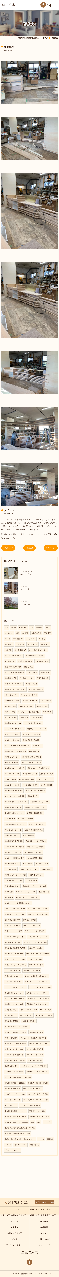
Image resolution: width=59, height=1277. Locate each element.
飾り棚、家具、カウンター (14, 993)
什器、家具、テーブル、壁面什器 (37, 954)
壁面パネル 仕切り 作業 (13, 667)
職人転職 (39, 627)
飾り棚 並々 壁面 (10, 678)
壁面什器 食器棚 (10, 779)
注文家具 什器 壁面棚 (25, 819)
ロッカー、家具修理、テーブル (40, 987)
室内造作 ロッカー (42, 864)
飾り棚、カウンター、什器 (14, 954)
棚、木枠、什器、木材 (12, 920)
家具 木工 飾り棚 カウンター (31, 762)
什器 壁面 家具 (10, 819)
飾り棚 (48, 627)
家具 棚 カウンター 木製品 (35, 656)
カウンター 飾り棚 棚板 (29, 695)
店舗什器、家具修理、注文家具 (15, 948)
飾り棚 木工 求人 (20, 650)
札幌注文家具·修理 (11, 1066)
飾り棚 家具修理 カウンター (15, 1111)
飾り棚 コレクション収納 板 (31, 757)
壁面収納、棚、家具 (35, 959)
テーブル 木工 (31, 639)
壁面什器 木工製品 (46, 774)
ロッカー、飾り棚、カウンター (15, 987)
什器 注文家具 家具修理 (32, 1088)
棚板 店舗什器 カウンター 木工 (15, 824)
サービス (41, 1139)
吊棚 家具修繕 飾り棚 (12, 886)
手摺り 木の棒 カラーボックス (15, 689)
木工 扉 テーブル (10, 717)
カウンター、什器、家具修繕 (30, 1105)
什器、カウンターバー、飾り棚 (15, 965)
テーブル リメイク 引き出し (14, 729)
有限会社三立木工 (20, 1145)
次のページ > (51, 548)
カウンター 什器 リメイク (38, 909)
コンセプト (47, 1122)
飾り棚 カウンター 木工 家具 (14, 768)
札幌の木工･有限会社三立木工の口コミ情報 (20, 1128)
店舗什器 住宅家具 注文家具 (37, 1072)
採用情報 (50, 1139)
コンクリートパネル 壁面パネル (29, 712)
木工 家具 (8, 650)
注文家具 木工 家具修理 (35, 813)
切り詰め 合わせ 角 (42, 661)
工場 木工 (47, 633)
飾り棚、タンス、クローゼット (37, 993)
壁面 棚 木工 (28, 667)
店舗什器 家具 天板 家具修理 (16, 1122)
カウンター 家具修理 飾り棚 (14, 672)
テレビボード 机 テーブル (15, 1094)
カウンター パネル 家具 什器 (14, 796)
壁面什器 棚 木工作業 (12, 701)
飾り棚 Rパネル (10, 706)
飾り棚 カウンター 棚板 (13, 723)
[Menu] (55, 5)
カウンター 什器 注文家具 (33, 852)
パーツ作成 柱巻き (11, 695)
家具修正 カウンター (12, 757)
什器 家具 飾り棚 (31, 880)
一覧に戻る (29, 548)
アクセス (8, 1145)
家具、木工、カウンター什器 (38, 914)
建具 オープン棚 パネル (14, 1049)
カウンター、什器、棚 (12, 970)
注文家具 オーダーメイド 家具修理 (34, 1066)
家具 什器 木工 (33, 796)
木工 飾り (42, 639)
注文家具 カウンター (27, 678)
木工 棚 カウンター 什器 (13, 830)
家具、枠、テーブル (36, 965)
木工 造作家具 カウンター (14, 656)
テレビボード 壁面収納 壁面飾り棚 (33, 1038)
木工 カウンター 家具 (12, 774)
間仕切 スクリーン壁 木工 (31, 734)
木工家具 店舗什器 (29, 1021)
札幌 (32, 1122)
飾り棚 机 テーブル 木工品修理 (15, 751)
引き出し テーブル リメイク (36, 729)
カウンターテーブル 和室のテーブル (17, 746)
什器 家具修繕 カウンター (14, 880)
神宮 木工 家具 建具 (11, 762)
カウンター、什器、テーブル (15, 998)
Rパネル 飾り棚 (45, 701)
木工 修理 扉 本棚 (12, 1100)
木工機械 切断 (10, 661)
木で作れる (9, 633)
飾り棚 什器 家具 (28, 835)
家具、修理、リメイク (12, 925)
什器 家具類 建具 (10, 869)
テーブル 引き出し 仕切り (33, 723)
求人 (6, 627)
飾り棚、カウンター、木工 (14, 1004)
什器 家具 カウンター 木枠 (40, 802)
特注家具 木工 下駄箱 (25, 661)
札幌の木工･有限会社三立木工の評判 (17, 1133)
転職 (17, 633)
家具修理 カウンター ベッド (15, 1117)
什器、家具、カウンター (13, 976)
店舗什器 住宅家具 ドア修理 (15, 1032)
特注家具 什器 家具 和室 (13, 807)
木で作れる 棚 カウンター (38, 650)
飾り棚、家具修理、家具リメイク (36, 976)
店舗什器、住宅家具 (12, 1021)
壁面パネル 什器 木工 (12, 835)
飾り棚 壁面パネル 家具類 (14, 791)
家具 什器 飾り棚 (35, 1060)
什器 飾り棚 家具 (46, 869)
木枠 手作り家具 (11, 1038)
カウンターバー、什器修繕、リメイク (18, 903)
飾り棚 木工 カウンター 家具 (35, 791)
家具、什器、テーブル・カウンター (37, 982)
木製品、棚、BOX (11, 1015)
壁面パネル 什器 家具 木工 (34, 830)
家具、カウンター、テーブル (15, 959)
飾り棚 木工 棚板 (46, 785)
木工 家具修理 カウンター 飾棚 (35, 1100)
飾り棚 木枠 (9, 897)
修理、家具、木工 (26, 1015)
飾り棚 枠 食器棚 (31, 684)
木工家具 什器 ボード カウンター (16, 802)
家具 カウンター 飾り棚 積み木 (38, 768)
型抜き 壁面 (24, 717)
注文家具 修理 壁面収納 (14, 1055)
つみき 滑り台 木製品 (26, 706)
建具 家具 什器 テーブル (15, 1060)
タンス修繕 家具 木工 (34, 858)
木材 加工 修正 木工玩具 (38, 1094)
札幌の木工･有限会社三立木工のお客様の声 (20, 1139)
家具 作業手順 (36, 633)
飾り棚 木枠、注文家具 (13, 942)
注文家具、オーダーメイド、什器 (35, 942)
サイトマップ (44, 1245)
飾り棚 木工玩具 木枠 (26, 779)
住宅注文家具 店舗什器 (34, 1049)
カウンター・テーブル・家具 (26, 892)
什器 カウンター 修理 (13, 931)
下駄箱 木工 (45, 644)
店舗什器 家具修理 (36, 1032)
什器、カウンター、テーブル (38, 937)
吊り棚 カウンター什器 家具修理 (17, 1027)
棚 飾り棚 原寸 (45, 672)
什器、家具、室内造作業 (13, 982)
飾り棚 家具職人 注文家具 (15, 1083)
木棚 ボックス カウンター (14, 684)
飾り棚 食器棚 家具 (12, 1088)
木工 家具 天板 (32, 644)
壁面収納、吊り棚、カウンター (37, 1004)
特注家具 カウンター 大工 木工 (35, 807)
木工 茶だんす (18, 639)
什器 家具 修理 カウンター (29, 869)
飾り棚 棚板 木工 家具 (30, 785)
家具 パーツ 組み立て (36, 689)
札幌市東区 (23, 627)
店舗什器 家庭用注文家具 (14, 1072)
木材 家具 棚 (47, 712)
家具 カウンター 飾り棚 (31, 740)
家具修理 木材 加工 (37, 1111)
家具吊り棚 (9, 892)
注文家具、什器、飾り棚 (31, 970)
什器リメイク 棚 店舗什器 (35, 931)
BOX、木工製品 (45, 1010)
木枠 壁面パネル (41, 706)
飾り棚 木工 (9, 644)
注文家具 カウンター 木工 (15, 937)
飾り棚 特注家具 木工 (12, 864)
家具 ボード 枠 (10, 712)
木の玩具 (25, 633)
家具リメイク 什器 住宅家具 (15, 1043)
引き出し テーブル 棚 (12, 734)
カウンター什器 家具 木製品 (14, 858)
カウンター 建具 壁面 (12, 740)
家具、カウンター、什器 (31, 925)
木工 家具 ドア (11, 1105)
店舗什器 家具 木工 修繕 (39, 1117)
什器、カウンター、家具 (28, 1010)
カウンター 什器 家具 (34, 1055)
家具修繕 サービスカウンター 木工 (34, 886)
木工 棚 (7, 639)
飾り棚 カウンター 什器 (13, 852)
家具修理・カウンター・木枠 (15, 914)
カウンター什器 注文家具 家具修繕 (18, 1077)
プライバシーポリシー (12, 1150)
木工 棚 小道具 (32, 672)
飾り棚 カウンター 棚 (30, 774)
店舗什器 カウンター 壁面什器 (36, 841)
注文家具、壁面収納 (36, 948)
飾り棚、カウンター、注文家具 (38, 998)
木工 (38, 1122)
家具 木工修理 (27, 864)
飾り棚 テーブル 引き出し (39, 1043)
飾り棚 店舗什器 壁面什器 (14, 841)
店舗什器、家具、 (11, 1010)
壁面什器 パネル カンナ (45, 779)
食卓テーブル (37, 746)
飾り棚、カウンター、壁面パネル (27, 897)
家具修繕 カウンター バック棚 (15, 875)
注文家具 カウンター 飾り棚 (14, 847)
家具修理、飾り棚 (29, 920)
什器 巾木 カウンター (36, 875)
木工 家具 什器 (34, 751)
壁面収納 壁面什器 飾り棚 (38, 1083)
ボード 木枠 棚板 (36, 717)
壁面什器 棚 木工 (42, 678)
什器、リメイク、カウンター (15, 909)
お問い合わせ (34, 1145)
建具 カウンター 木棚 (30, 701)
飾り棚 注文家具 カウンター (14, 813)
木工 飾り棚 (20, 644)
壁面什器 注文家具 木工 (37, 824)
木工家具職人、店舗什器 (44, 1015)
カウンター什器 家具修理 (35, 847)
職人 (31, 627)
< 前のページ (8, 548)
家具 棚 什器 (44, 892)
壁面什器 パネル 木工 (12, 785)
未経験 (13, 627)
